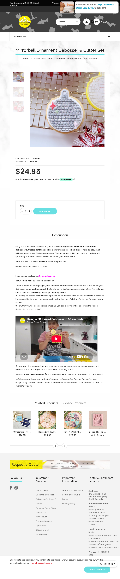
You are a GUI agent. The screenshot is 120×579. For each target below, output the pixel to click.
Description (60, 235)
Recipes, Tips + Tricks (46, 508)
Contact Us (41, 512)
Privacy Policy (68, 503)
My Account (41, 516)
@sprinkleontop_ (47, 276)
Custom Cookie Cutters (42, 58)
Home (26, 58)
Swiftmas (44, 261)
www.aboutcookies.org (41, 563)
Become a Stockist (45, 494)
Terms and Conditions (72, 490)
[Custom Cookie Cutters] (25, 28)
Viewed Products (74, 403)
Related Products (46, 403)
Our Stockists (42, 490)
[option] (67, 109)
